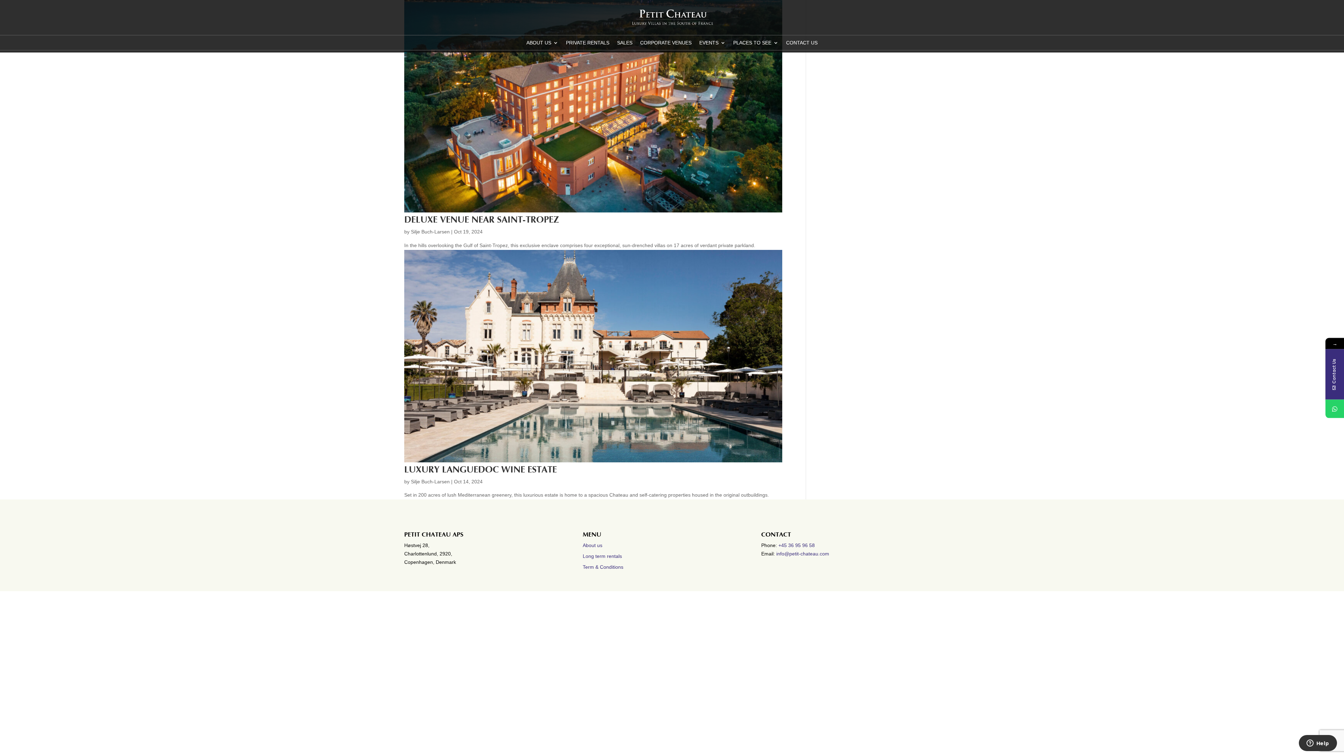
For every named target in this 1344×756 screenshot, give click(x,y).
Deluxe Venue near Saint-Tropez (481, 220)
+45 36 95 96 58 (797, 545)
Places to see (752, 43)
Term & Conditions (603, 567)
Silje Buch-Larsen (430, 231)
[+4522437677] (1334, 409)
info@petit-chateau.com (802, 553)
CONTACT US (802, 43)
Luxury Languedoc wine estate (480, 469)
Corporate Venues (666, 43)
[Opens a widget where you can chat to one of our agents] (1317, 743)
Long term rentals (602, 556)
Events (709, 43)
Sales (624, 43)
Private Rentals (587, 43)
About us (538, 43)
